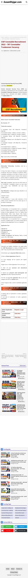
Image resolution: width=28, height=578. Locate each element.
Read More (21, 378)
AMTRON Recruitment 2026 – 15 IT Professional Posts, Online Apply (18, 461)
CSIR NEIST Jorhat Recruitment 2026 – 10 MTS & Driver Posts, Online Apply (21, 406)
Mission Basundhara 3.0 (7, 515)
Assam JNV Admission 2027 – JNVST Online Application (19, 497)
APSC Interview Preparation (21, 510)
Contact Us (19, 569)
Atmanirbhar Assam (19, 513)
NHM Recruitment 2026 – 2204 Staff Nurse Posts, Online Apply (19, 483)
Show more (23, 365)
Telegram (21, 526)
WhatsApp (8, 526)
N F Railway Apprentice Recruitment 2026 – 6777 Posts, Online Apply (21, 373)
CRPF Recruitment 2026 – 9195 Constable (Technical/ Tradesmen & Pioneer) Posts (21, 395)
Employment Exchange (20, 508)
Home (2, 37)
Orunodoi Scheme (6, 517)
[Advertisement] (14, 20)
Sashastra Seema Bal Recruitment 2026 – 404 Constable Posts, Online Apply (21, 384)
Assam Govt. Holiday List (7, 508)
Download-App (22, 530)
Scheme (17, 517)
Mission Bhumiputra (19, 515)
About (12, 569)
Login (22, 309)
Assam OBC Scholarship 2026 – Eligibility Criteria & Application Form (18, 490)
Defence (7, 37)
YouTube (8, 530)
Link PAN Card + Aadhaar (7, 510)
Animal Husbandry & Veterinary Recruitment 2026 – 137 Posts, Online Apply (18, 454)
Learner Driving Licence (7, 513)
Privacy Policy (14, 572)
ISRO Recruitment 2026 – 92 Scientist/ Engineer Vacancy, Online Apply (19, 476)
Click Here (17, 313)
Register (17, 309)
